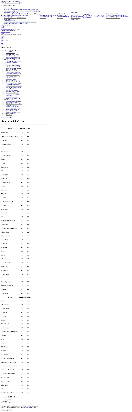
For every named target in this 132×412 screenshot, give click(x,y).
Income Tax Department (12, 90)
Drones (2, 36)
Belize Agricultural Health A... (13, 101)
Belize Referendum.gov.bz (12, 80)
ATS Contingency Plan (9, 20)
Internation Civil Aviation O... (13, 54)
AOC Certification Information (77, 16)
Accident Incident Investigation (113, 13)
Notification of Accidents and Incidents (115, 16)
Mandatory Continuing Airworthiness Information (16, 23)
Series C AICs (10, 15)
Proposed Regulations (20, 22)
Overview (88, 17)
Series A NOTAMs (5, 29)
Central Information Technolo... (13, 82)
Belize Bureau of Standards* (13, 66)
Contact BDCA (4, 40)
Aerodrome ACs (8, 13)
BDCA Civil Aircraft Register (8, 30)
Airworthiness (74, 19)
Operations (80, 13)
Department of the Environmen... (14, 86)
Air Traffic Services (61, 15)
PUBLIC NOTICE (5, 25)
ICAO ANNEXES (21, 18)
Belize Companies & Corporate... (14, 68)
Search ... (3, 2)
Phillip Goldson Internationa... (13, 58)
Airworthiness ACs (16, 13)
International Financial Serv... (13, 91)
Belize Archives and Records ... (13, 65)
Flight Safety (74, 12)
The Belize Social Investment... (13, 112)
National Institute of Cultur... (13, 106)
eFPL (2, 41)
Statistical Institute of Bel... (12, 97)
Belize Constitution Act (9, 22)
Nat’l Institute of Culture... (12, 93)
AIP (2, 43)
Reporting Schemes (5, 32)
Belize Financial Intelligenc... (13, 71)
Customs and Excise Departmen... (14, 83)
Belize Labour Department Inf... (13, 73)
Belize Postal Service (11, 79)
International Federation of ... (13, 57)
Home (2, 16)
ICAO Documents (8, 16)
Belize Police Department (12, 77)
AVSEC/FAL (86, 14)
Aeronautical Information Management (63, 17)
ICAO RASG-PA (10, 53)
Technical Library (8, 8)
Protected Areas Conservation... (13, 108)
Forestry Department (11, 88)
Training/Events (97, 16)
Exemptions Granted (31, 22)
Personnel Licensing (76, 18)
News (2, 37)
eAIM (2, 44)
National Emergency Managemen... (14, 94)
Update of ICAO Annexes (10, 18)
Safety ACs (32, 13)
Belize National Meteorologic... (13, 76)
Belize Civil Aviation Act (10, 9)
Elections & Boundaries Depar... (14, 87)
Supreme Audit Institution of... (13, 98)
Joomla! (2, 407)
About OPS (74, 15)
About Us (3, 26)
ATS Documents (8, 19)
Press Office (9, 95)
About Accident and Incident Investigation (116, 15)
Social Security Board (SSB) (13, 109)
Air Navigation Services (62, 13)
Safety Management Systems (47, 15)
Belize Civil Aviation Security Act (24, 9)
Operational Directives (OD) (21, 15)
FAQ (2, 38)
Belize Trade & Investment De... (14, 104)
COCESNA (9, 51)
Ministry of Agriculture (11, 62)
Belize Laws (9, 115)
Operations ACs (25, 13)
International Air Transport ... (13, 55)
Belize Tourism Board (11, 102)
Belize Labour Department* (12, 75)
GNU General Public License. (29, 407)
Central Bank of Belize (11, 105)
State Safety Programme (48, 16)
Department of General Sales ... (13, 84)
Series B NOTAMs (14, 29)
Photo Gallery (103, 16)
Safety (41, 13)
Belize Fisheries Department (13, 72)
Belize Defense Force (11, 69)
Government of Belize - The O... (14, 61)
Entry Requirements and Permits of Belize (11, 34)
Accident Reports (115, 18)
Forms (2, 33)
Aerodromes (74, 13)
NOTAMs (3, 27)
